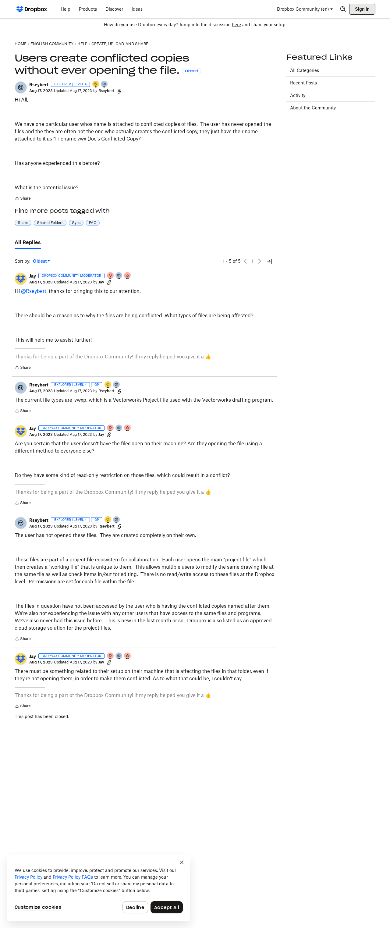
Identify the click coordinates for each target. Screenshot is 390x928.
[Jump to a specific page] (269, 261)
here (236, 24)
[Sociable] (119, 276)
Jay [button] (32, 276)
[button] (21, 87)
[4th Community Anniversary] (110, 276)
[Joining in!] (104, 84)
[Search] (343, 9)
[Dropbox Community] (32, 9)
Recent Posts (303, 82)
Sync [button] (76, 222)
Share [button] (23, 222)
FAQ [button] (93, 222)
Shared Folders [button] (50, 222)
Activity (297, 95)
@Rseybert (33, 291)
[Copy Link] (119, 91)
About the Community (313, 107)
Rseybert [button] (38, 84)
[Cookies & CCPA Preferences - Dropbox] (98, 888)
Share (23, 199)
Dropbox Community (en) (303, 9)
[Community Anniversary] (96, 84)
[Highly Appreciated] (127, 276)
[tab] (27, 242)
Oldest (40, 261)
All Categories (304, 70)
